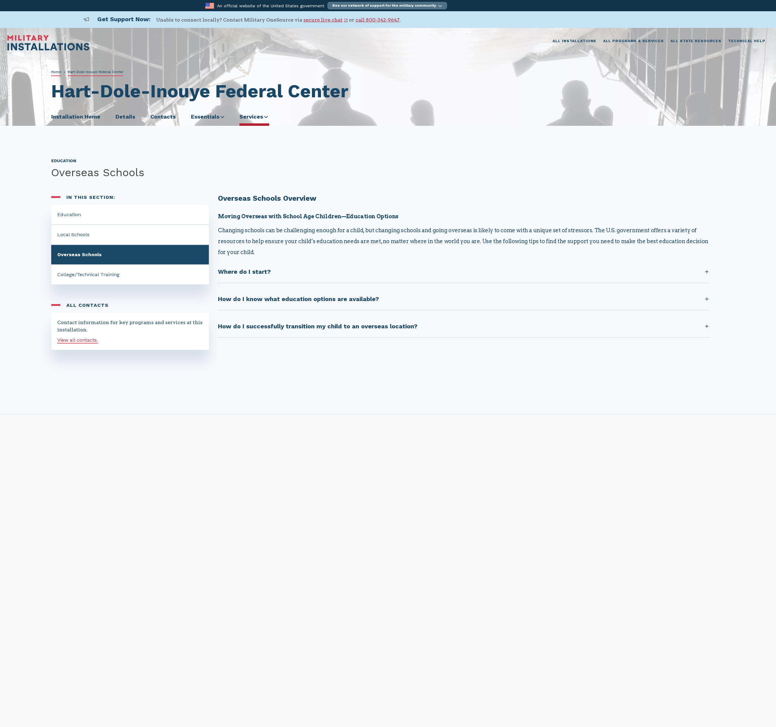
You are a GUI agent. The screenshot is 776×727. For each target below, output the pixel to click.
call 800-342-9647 (378, 20)
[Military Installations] (48, 49)
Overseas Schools (79, 254)
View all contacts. (77, 340)
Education (69, 214)
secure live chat (323, 20)
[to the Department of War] (209, 5)
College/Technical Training (88, 274)
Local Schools (73, 234)
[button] (387, 5)
